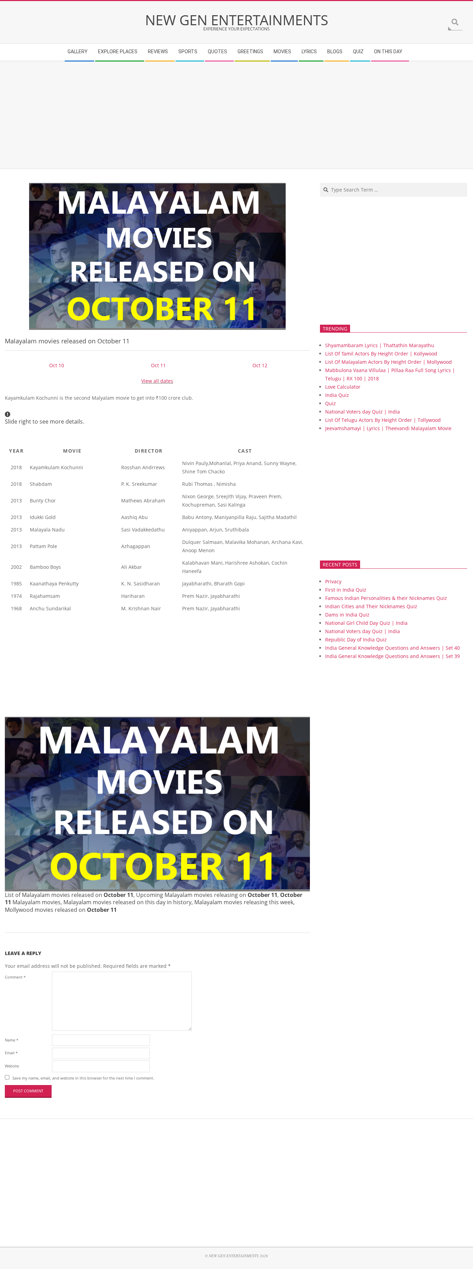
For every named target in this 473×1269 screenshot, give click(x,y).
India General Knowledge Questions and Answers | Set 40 (392, 648)
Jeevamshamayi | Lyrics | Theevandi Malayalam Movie (388, 428)
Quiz (330, 403)
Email (11, 1052)
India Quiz (337, 395)
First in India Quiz (345, 589)
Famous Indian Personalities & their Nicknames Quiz (386, 598)
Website (12, 1065)
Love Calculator (342, 386)
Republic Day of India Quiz (356, 639)
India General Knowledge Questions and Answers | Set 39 (392, 656)
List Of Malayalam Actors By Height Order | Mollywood (388, 362)
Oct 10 (56, 365)
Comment (15, 977)
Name (11, 1040)
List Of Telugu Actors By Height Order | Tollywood (383, 420)
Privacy (333, 581)
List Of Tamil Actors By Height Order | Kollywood (381, 353)
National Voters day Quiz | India (362, 411)
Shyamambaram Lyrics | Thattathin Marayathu (379, 345)
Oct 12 (259, 365)
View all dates (157, 381)
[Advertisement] (213, 115)
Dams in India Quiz (347, 614)
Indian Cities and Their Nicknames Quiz (371, 606)
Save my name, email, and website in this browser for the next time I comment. (83, 1078)
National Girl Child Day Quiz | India (366, 623)
